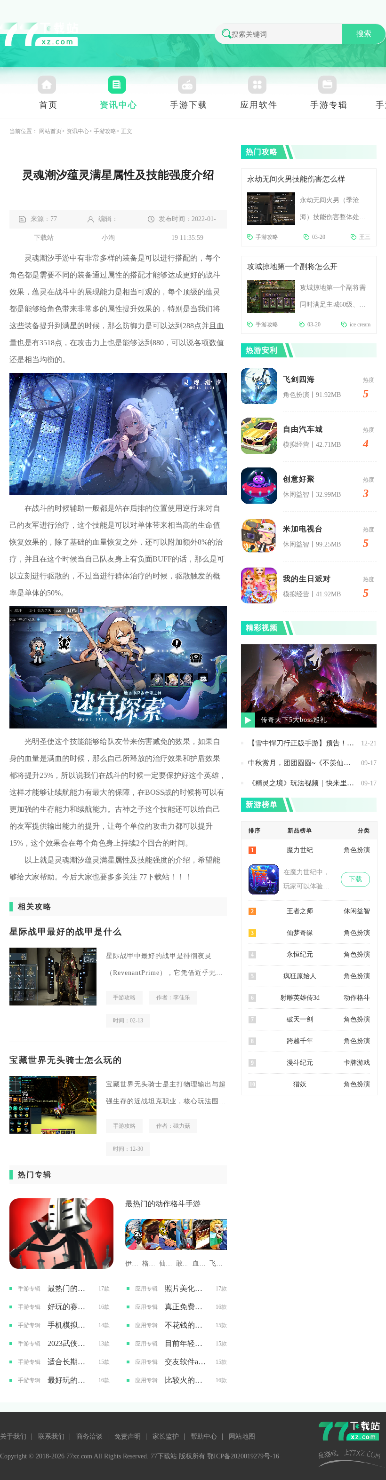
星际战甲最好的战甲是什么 (65, 931)
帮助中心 (204, 1436)
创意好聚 (299, 479)
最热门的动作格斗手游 (163, 1204)
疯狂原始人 (299, 976)
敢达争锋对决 (182, 1263)
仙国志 (165, 1263)
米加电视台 (303, 529)
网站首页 (50, 131)
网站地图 (242, 1436)
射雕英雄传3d (300, 997)
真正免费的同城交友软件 (187, 1307)
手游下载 (189, 105)
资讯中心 (118, 105)
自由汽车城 (303, 429)
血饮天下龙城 (199, 1263)
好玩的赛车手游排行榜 (69, 1307)
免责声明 (127, 1436)
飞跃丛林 (215, 1263)
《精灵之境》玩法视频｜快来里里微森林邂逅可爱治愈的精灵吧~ (302, 783)
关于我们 (13, 1436)
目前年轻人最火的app (187, 1343)
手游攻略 (105, 131)
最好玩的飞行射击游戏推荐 (69, 1380)
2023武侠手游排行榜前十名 (69, 1343)
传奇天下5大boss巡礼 (294, 719)
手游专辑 (329, 105)
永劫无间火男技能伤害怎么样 (296, 179)
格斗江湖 (148, 1263)
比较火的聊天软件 (187, 1380)
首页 (48, 105)
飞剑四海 (299, 379)
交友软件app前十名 (187, 1362)
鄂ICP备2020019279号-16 (243, 1456)
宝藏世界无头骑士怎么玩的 (65, 1060)
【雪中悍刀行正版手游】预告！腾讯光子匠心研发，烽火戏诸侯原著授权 (302, 743)
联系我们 (51, 1436)
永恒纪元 (300, 954)
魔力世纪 (300, 850)
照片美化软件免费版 (187, 1288)
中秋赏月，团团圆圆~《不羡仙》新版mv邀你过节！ (302, 763)
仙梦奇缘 (300, 932)
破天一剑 (300, 1019)
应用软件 (259, 105)
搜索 (363, 34)
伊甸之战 (131, 1263)
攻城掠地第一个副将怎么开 (292, 266)
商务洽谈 (89, 1436)
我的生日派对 (307, 579)
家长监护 (166, 1436)
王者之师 (300, 911)
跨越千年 (300, 1041)
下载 (355, 879)
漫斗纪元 (300, 1062)
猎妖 (299, 1084)
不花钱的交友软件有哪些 (187, 1325)
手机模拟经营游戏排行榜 (69, 1325)
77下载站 (154, 877)
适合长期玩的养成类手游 (69, 1362)
